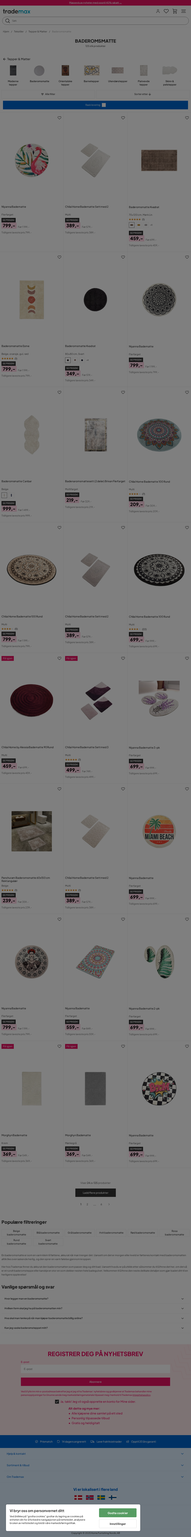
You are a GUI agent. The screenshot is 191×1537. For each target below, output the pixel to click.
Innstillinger (118, 1523)
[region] (73, 1517)
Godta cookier (118, 1513)
